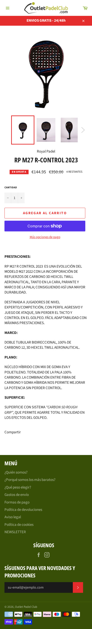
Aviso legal (12, 517)
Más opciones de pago (45, 237)
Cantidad (10, 187)
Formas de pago (16, 502)
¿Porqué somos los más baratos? (29, 479)
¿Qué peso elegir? (17, 487)
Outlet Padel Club (26, 607)
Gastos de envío (16, 494)
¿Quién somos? (15, 472)
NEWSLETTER (15, 532)
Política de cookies (18, 524)
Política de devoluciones (23, 509)
